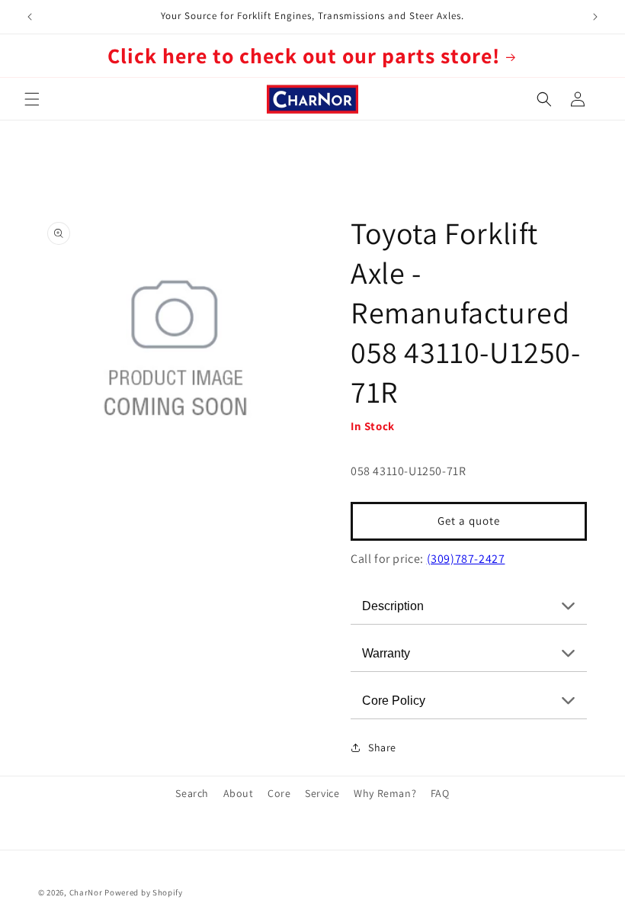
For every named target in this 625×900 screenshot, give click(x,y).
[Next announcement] (595, 17)
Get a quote (469, 520)
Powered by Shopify (143, 892)
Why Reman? (385, 793)
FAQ (440, 793)
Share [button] (382, 747)
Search (192, 793)
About (238, 793)
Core (279, 793)
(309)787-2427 (466, 559)
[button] (32, 99)
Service (322, 793)
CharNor (86, 892)
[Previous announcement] (29, 17)
